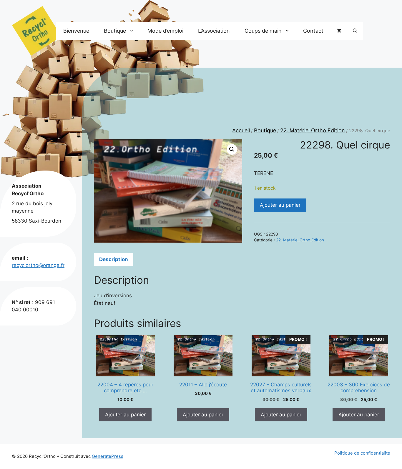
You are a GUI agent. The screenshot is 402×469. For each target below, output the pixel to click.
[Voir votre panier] (339, 31)
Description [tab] (113, 259)
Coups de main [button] (263, 31)
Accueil (241, 130)
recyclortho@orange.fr (38, 265)
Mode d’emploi (165, 31)
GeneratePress (107, 456)
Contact (313, 31)
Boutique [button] (115, 31)
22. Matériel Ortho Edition (312, 130)
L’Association (214, 31)
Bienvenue (76, 31)
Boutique (265, 130)
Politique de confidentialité (362, 453)
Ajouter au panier (280, 205)
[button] (355, 31)
